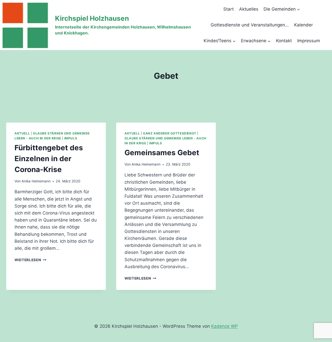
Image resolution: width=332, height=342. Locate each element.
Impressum (308, 40)
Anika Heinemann (36, 181)
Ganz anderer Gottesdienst (169, 133)
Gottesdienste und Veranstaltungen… (250, 24)
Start (228, 9)
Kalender (303, 24)
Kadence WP (224, 326)
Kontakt (284, 40)
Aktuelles (248, 9)
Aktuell (22, 133)
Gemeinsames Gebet (162, 152)
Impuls (70, 138)
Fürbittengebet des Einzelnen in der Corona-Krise (49, 158)
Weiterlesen (30, 260)
